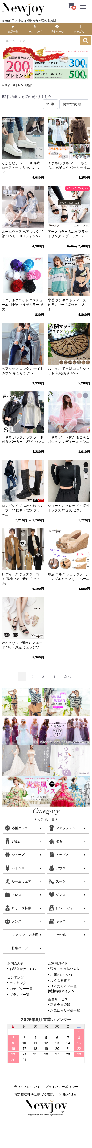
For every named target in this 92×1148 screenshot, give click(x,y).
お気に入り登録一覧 (65, 1010)
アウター (62, 868)
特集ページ (20, 948)
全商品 (6, 85)
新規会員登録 (60, 1004)
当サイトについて (27, 1086)
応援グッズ (20, 828)
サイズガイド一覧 (63, 986)
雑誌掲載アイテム (61, 991)
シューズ (18, 855)
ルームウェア (21, 881)
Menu (84, 4)
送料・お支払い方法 (65, 969)
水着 (59, 841)
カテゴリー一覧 (21, 989)
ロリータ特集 (21, 908)
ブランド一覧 (19, 994)
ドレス (16, 895)
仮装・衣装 (64, 908)
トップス (62, 855)
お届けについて (61, 975)
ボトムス (18, 868)
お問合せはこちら (23, 969)
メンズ (16, 921)
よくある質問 (60, 980)
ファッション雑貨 (25, 935)
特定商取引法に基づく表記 (34, 1094)
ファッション (65, 828)
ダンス (61, 895)
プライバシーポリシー (61, 1086)
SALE (16, 841)
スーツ (61, 881)
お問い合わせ (68, 1094)
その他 (61, 935)
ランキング (18, 983)
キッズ (61, 921)
